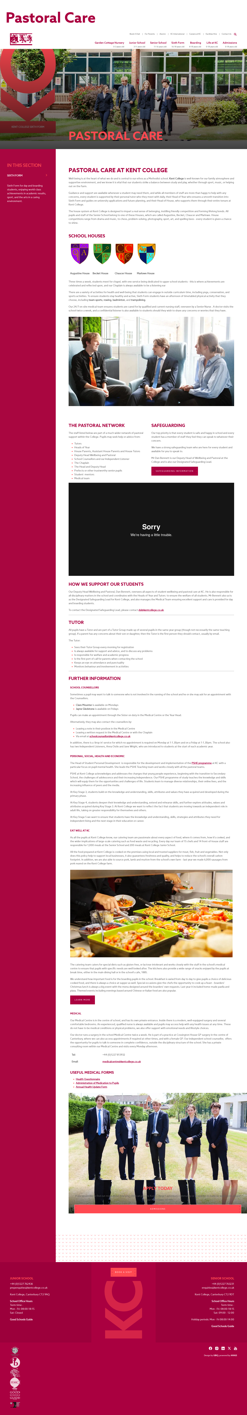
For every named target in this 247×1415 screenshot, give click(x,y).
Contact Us (226, 34)
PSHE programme (202, 763)
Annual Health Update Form (91, 1086)
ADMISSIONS (158, 1209)
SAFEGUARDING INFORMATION (175, 471)
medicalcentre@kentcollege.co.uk (121, 1061)
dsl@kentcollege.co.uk (151, 610)
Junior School (137, 44)
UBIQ (215, 1355)
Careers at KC (195, 34)
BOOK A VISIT (123, 1272)
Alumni (163, 34)
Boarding (195, 44)
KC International (177, 34)
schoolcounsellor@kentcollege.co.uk (109, 736)
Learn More (82, 1000)
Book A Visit (135, 34)
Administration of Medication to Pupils (97, 1083)
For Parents (150, 34)
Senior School (158, 44)
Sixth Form (177, 44)
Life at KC (212, 44)
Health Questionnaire (88, 1079)
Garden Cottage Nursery (109, 44)
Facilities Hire (211, 34)
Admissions (230, 44)
